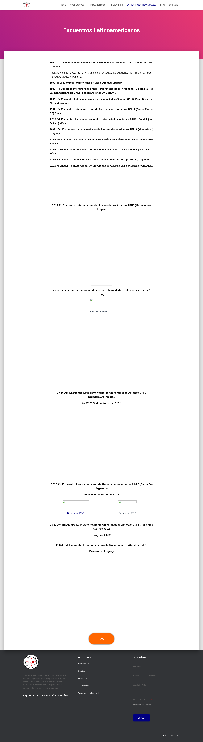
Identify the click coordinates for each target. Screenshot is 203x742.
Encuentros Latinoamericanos (141, 5)
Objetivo (81, 671)
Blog (162, 5)
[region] (101, 183)
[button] (85, 5)
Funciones (82, 678)
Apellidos (152, 676)
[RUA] (26, 5)
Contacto (173, 5)
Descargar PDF (75, 513)
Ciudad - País (139, 685)
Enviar (141, 718)
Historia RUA (83, 664)
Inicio (63, 5)
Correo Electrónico (142, 700)
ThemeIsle (175, 736)
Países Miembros (98, 5)
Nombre (137, 666)
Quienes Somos (77, 5)
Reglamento (117, 5)
